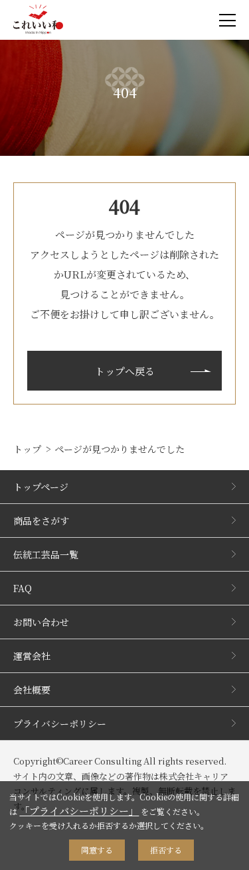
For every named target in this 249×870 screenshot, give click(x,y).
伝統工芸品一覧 (45, 554)
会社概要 (31, 689)
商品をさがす (41, 520)
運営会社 (31, 655)
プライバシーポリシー (59, 723)
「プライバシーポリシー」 (79, 811)
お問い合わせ (41, 622)
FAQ (22, 588)
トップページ (40, 486)
